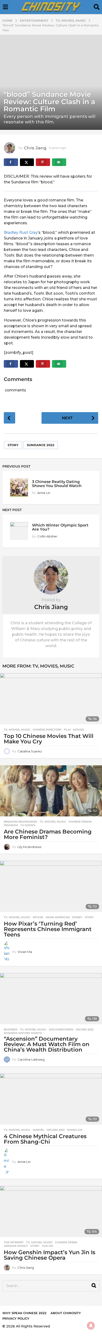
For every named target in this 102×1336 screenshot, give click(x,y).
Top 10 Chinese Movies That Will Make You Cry (48, 739)
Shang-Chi (75, 1129)
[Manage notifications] (91, 1325)
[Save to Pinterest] (43, 162)
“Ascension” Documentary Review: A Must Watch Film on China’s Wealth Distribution (46, 1044)
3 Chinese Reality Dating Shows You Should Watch (57, 483)
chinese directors (47, 729)
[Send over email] (59, 162)
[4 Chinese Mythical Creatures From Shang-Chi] (51, 1099)
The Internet (14, 1242)
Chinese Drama (80, 821)
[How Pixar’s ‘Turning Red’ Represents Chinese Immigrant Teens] (51, 886)
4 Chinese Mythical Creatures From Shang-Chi (45, 1139)
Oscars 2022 (84, 1029)
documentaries (61, 1029)
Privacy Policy (15, 1318)
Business (11, 1029)
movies (78, 729)
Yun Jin (47, 1245)
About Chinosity (66, 1313)
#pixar (38, 917)
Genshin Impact (16, 1245)
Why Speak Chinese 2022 (24, 1313)
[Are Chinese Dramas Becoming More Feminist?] (51, 790)
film (67, 729)
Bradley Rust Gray (21, 232)
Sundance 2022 (40, 445)
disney (77, 917)
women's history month (23, 1033)
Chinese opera (66, 1242)
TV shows (27, 825)
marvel (38, 1129)
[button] (5, 7)
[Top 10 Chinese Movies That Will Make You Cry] (51, 698)
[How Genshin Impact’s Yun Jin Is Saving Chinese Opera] (51, 1211)
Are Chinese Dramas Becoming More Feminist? (48, 834)
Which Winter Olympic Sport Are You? (60, 527)
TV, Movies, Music (53, 666)
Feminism (11, 825)
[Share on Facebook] (11, 162)
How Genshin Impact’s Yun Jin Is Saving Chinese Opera (49, 1255)
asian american (58, 917)
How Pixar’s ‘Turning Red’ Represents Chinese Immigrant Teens (48, 929)
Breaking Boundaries (20, 821)
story (13, 445)
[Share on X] (27, 162)
